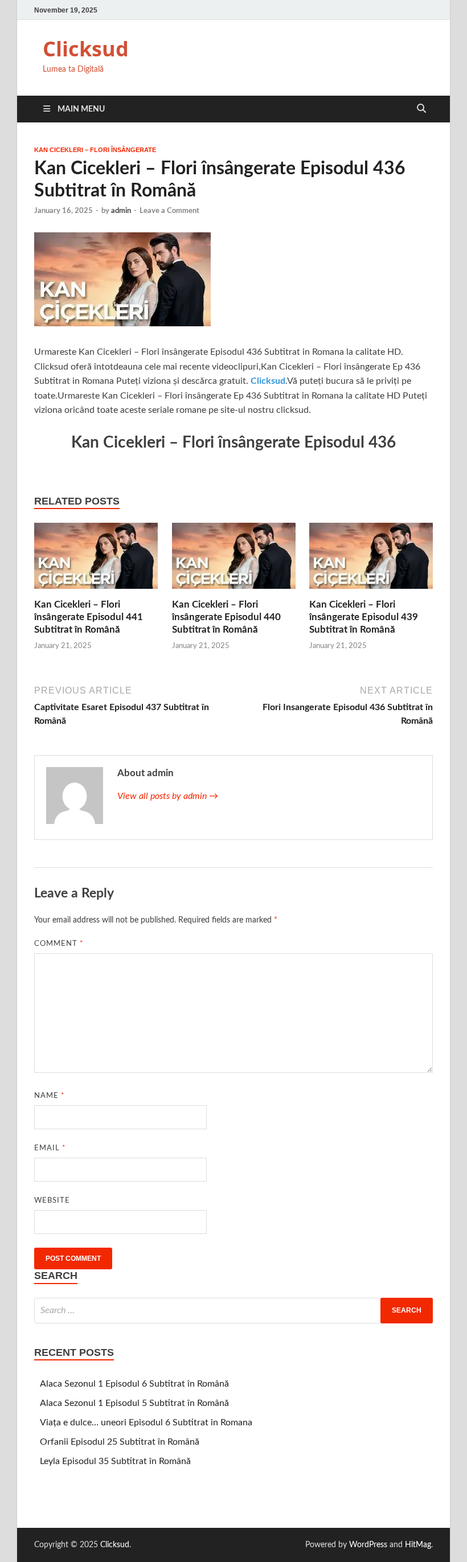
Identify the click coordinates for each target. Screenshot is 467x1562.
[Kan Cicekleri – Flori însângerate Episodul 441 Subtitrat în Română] (96, 559)
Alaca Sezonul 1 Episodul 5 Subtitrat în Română (134, 1403)
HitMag (418, 1545)
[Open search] (421, 109)
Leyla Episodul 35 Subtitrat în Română (115, 1461)
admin (121, 211)
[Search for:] (233, 1310)
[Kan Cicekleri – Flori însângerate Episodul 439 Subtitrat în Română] (371, 559)
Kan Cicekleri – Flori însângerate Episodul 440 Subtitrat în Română (226, 617)
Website (52, 1200)
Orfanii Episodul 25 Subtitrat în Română (119, 1441)
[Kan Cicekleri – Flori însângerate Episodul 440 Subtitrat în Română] (234, 559)
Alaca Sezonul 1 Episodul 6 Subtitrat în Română (134, 1383)
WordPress (368, 1545)
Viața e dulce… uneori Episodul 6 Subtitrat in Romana (146, 1422)
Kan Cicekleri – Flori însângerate (95, 149)
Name (49, 1096)
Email (50, 1148)
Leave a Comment (169, 211)
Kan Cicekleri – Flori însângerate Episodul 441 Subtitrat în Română (88, 617)
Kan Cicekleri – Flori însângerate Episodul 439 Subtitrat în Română (363, 617)
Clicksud (86, 49)
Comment (59, 944)
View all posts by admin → (167, 796)
